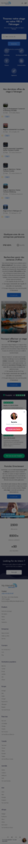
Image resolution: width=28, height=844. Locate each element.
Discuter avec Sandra (14, 429)
